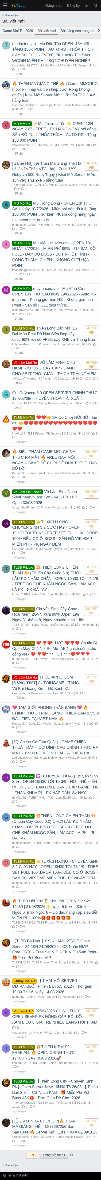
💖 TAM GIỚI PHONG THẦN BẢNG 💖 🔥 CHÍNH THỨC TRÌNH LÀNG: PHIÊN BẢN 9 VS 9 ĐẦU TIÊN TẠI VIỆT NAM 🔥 (55, 713)
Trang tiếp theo (53, 1155)
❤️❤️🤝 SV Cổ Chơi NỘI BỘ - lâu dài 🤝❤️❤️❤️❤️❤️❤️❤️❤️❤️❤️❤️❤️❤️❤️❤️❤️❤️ (54, 423)
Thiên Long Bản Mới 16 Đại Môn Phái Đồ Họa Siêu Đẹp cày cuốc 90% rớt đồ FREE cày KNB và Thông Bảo (53, 334)
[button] (5, 5)
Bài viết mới (47, 31)
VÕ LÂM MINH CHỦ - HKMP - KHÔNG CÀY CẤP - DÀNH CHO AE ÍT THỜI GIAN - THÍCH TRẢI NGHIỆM (54, 368)
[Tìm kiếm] (95, 5)
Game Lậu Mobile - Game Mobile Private (64, 105)
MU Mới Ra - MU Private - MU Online (62, 65)
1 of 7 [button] (33, 1155)
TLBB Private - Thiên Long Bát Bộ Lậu (55, 344)
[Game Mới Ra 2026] (86, 5)
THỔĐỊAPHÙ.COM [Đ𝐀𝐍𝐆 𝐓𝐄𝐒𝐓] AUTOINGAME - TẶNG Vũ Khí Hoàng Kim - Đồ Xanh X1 (45, 683)
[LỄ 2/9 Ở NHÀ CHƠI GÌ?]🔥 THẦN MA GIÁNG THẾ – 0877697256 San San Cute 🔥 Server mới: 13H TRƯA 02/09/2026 (54, 1127)
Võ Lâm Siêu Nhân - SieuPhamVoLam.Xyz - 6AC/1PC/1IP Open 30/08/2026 (45, 497)
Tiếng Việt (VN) (17, 1175)
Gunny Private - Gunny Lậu (56, 403)
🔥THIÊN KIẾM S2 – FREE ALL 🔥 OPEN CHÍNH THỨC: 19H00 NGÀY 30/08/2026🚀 (44, 1052)
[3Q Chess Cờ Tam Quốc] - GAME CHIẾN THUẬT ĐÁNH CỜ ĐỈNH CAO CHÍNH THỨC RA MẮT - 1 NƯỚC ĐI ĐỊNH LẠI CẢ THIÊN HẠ (55, 747)
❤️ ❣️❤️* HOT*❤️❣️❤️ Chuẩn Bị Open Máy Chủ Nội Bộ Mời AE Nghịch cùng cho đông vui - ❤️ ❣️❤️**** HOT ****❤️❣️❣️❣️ (54, 648)
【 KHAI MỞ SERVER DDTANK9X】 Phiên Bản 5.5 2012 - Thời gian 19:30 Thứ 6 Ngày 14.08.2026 (52, 986)
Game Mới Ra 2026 (17, 31)
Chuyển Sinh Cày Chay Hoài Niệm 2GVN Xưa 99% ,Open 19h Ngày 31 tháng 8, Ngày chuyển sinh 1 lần (48, 614)
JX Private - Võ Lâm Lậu (54, 378)
